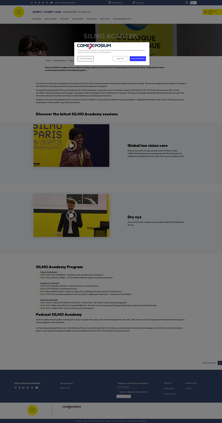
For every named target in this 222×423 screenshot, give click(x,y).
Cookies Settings (85, 58)
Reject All (120, 58)
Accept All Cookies (138, 58)
